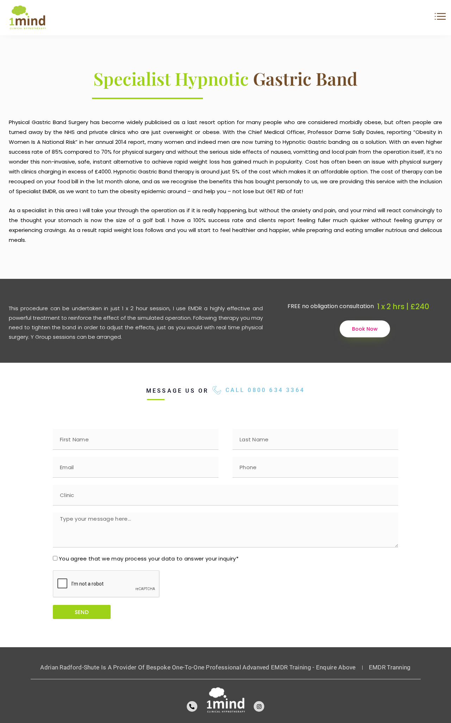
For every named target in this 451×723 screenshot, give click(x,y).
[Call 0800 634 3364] (216, 390)
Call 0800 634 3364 (265, 390)
